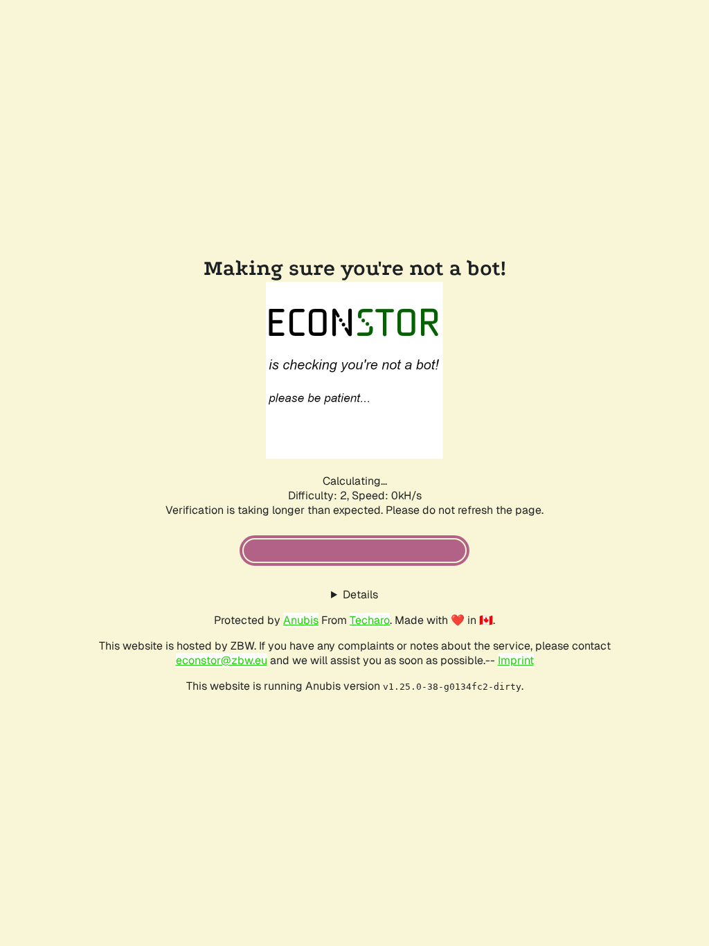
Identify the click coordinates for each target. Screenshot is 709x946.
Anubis (300, 620)
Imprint (516, 660)
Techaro (370, 620)
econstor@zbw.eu (221, 660)
